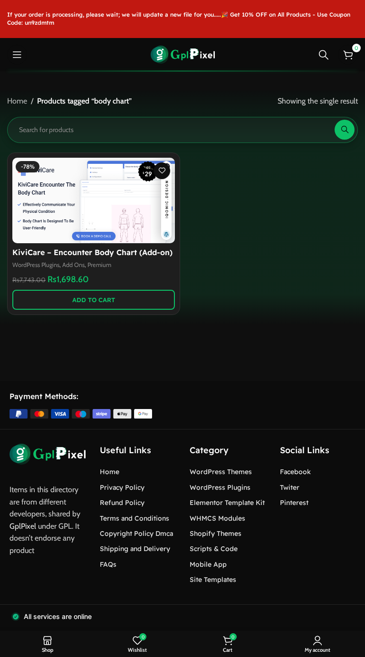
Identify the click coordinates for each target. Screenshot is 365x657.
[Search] (323, 54)
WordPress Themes (221, 471)
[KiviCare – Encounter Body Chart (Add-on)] (93, 200)
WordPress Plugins (35, 264)
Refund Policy (122, 502)
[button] (93, 300)
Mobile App (208, 564)
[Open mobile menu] (17, 54)
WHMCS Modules (217, 518)
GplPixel (23, 526)
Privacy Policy (122, 487)
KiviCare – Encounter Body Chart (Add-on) (92, 252)
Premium (99, 264)
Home (17, 100)
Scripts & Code (214, 548)
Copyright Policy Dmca (136, 533)
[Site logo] (183, 53)
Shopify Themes (215, 533)
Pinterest (294, 502)
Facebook (295, 471)
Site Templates (213, 579)
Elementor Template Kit (227, 502)
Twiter (289, 487)
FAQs (108, 564)
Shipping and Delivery (135, 548)
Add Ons (73, 264)
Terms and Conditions (134, 518)
